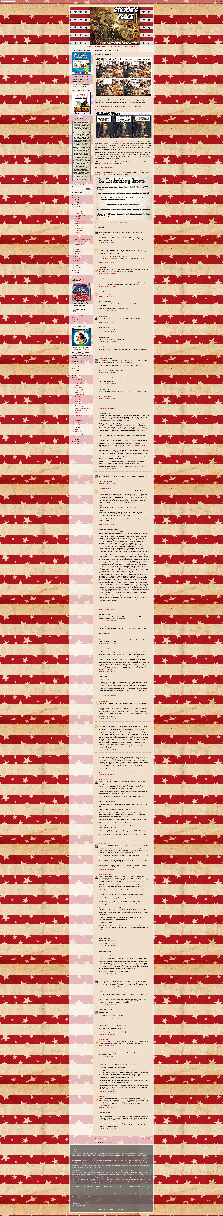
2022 (75, 204)
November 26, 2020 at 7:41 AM (107, 1034)
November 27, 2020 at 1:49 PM (107, 1107)
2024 (75, 200)
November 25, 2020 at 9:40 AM (107, 483)
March (77, 263)
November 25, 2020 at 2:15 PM (107, 671)
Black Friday (78, 219)
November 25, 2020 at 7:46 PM (107, 946)
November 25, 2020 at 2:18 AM (107, 286)
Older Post (147, 1139)
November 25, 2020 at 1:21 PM (107, 621)
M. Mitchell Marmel (104, 358)
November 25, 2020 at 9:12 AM (107, 468)
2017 (75, 275)
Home (123, 1139)
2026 (75, 195)
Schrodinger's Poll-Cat (81, 242)
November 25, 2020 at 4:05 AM (107, 311)
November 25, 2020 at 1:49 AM (107, 273)
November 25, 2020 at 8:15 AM (107, 398)
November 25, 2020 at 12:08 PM (107, 524)
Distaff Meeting (79, 228)
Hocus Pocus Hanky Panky (82, 239)
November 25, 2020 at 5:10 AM (107, 332)
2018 (75, 272)
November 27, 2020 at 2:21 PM (107, 1128)
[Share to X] (124, 222)
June (76, 256)
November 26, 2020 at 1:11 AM (107, 1004)
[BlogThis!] (123, 222)
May (76, 258)
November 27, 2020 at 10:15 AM (107, 1091)
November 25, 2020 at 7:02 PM (107, 869)
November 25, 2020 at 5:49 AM (107, 341)
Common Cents (76, 313)
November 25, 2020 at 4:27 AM (107, 322)
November (78, 213)
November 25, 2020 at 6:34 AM (107, 384)
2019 (75, 270)
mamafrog (101, 248)
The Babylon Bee (101, 174)
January (77, 267)
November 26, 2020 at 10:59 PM (107, 1056)
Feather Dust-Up (79, 225)
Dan (100, 292)
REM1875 (101, 316)
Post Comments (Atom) (108, 1142)
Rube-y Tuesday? (80, 244)
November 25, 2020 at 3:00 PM (107, 696)
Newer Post (99, 1139)
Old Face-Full (78, 235)
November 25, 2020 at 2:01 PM (107, 643)
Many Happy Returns (80, 221)
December (78, 211)
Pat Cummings (103, 230)
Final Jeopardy (79, 237)
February (78, 265)
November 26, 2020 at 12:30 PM (107, 1045)
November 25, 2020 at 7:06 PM (107, 933)
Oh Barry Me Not (79, 230)
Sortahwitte (102, 701)
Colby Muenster (103, 488)
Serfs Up (77, 232)
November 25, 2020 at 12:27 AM (107, 242)
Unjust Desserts (79, 223)
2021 (75, 206)
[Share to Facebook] (126, 222)
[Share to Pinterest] (127, 222)
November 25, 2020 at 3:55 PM (107, 718)
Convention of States (77, 315)
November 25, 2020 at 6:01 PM (107, 838)
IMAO (73, 317)
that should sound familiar (115, 428)
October (77, 247)
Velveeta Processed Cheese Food (108, 724)
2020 (75, 209)
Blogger (121, 1209)
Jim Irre (101, 267)
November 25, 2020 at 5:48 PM (107, 774)
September (78, 249)
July (76, 254)
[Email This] (121, 222)
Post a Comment (101, 1132)
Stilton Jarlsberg (103, 779)
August (77, 251)
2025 (75, 197)
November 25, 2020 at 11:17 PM (107, 973)
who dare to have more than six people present (123, 143)
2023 (75, 202)
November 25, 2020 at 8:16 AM (107, 408)
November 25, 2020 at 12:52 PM (107, 609)
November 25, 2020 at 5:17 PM (107, 749)
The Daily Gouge (76, 321)
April (76, 260)
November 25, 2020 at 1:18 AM (107, 262)
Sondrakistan (75, 319)
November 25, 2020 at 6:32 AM (107, 353)
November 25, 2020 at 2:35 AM (107, 296)
